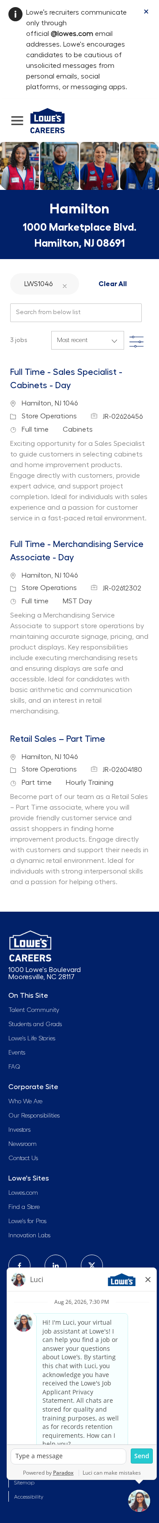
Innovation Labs (29, 1235)
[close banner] (146, 11)
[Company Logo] (47, 119)
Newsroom (22, 1144)
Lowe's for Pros (27, 1221)
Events (16, 1053)
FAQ (14, 1067)
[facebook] (19, 1266)
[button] (64, 283)
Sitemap (24, 1482)
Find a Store (24, 1207)
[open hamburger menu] (17, 121)
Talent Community (33, 1010)
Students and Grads (35, 1024)
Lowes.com (23, 1193)
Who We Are (25, 1101)
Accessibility (28, 1496)
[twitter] (92, 1266)
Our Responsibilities (34, 1116)
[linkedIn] (56, 1266)
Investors (19, 1130)
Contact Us (23, 1158)
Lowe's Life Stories (31, 1038)
